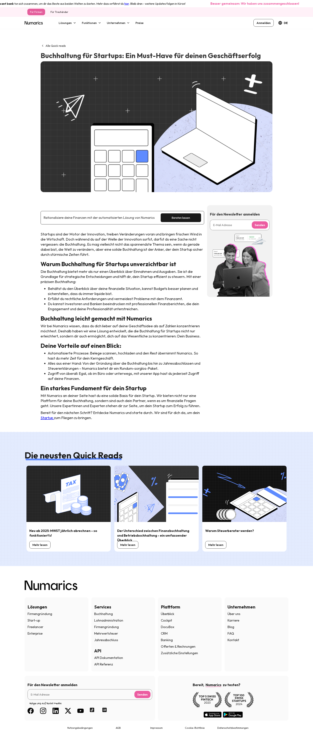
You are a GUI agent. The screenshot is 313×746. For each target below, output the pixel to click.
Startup (47, 417)
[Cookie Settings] (9, 736)
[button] (67, 23)
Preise (139, 23)
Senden (260, 225)
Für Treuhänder (59, 12)
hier (114, 3)
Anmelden (263, 23)
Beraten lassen (181, 218)
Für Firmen (36, 12)
